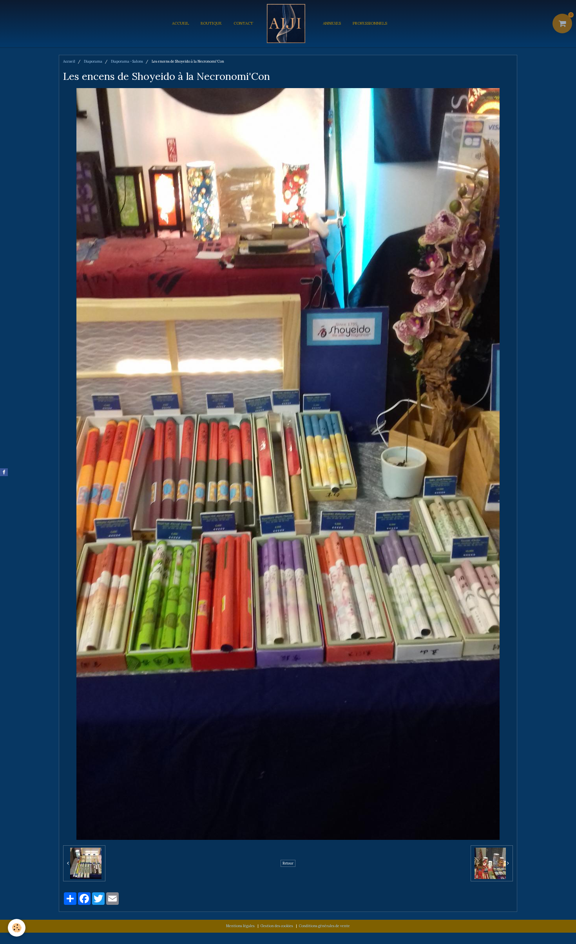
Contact (243, 23)
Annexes (332, 23)
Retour (288, 863)
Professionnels (370, 23)
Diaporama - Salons (127, 61)
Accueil (180, 23)
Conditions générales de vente (324, 926)
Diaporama (93, 61)
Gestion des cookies (277, 926)
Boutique (211, 23)
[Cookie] (16, 928)
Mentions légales (240, 926)
